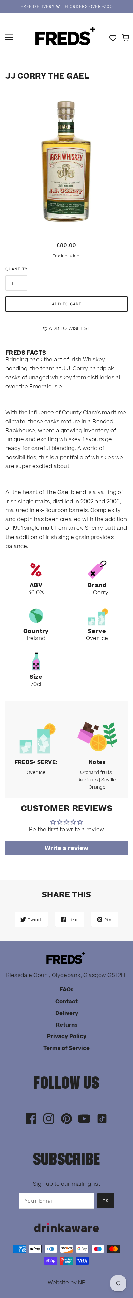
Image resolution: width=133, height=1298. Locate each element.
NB (82, 1282)
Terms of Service (66, 1048)
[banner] (65, 37)
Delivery (66, 1013)
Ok (106, 1200)
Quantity (16, 268)
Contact (66, 1001)
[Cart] (126, 38)
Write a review (66, 848)
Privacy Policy (66, 1036)
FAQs (66, 990)
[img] (31, 1119)
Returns (66, 1025)
